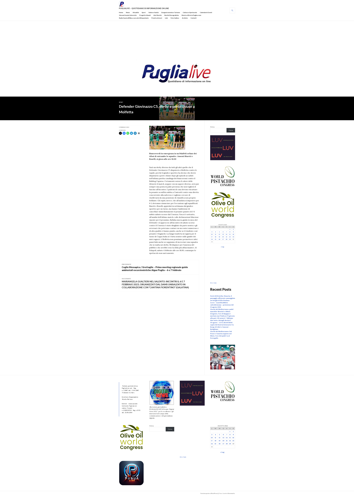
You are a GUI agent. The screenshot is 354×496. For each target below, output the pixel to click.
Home (121, 12)
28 (226, 239)
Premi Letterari (156, 18)
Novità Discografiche (171, 15)
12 (219, 234)
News (128, 12)
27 (223, 239)
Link (166, 18)
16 (233, 234)
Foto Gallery (175, 18)
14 (226, 234)
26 (219, 239)
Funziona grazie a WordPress (208, 493)
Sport (144, 12)
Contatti (193, 18)
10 (212, 234)
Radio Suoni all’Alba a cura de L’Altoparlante (134, 18)
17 (211, 237)
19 (219, 237)
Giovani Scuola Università (128, 15)
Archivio (185, 18)
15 (229, 234)
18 (215, 237)
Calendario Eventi (206, 12)
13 (223, 234)
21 (226, 237)
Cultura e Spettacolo (190, 12)
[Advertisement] (177, 39)
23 (233, 237)
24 (212, 239)
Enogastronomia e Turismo (170, 12)
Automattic (231, 493)
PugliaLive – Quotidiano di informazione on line (144, 8)
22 (230, 237)
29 (230, 239)
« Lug (222, 247)
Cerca (212, 127)
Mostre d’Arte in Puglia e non (191, 15)
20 (223, 237)
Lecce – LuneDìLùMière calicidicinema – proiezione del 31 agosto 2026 (222, 305)
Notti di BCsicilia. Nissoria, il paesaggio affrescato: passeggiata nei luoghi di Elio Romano (222, 298)
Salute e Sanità (154, 12)
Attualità (136, 12)
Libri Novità (157, 15)
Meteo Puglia (213, 283)
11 (215, 234)
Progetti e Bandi (145, 15)
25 (215, 239)
